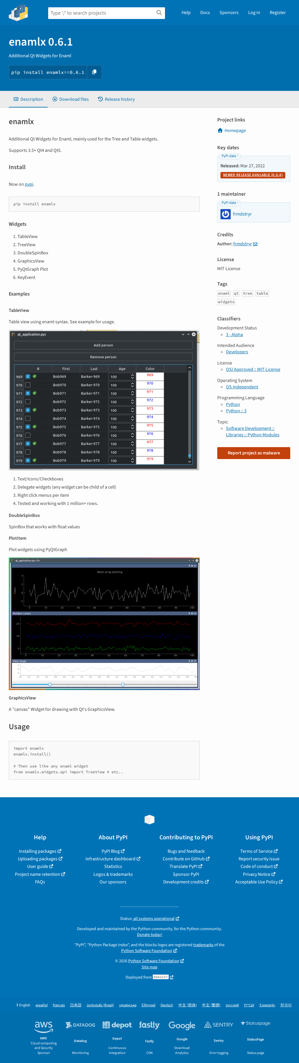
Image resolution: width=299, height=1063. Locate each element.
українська (127, 1005)
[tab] (28, 99)
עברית (249, 1005)
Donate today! (149, 935)
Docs (205, 12)
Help (186, 12)
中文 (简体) (187, 1005)
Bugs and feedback (186, 851)
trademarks (203, 945)
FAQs (40, 882)
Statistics (113, 866)
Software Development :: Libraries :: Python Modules (252, 431)
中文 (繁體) (211, 1005)
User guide (37, 866)
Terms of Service (256, 851)
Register (278, 12)
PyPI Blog (111, 851)
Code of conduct (257, 866)
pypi (29, 184)
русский (232, 1005)
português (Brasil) (100, 1005)
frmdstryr (242, 244)
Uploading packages (38, 859)
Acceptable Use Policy (256, 882)
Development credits (183, 882)
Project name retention (37, 874)
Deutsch (167, 1005)
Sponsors (229, 12)
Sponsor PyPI (186, 874)
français (59, 1005)
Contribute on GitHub (184, 859)
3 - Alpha (234, 334)
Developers (237, 352)
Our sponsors (113, 882)
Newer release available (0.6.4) (253, 175)
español (42, 1005)
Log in (254, 12)
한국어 (286, 1005)
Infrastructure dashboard (110, 859)
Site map (149, 967)
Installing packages (37, 851)
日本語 (75, 1005)
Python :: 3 (236, 411)
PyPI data (229, 156)
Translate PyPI (183, 866)
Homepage (235, 130)
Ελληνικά (148, 1005)
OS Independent (242, 387)
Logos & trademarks (113, 874)
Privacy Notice (256, 874)
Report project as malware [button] (254, 453)
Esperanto (267, 1005)
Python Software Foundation (146, 951)
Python (233, 404)
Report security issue (259, 859)
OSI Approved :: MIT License (253, 369)
